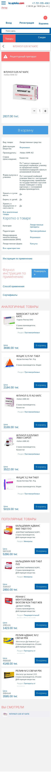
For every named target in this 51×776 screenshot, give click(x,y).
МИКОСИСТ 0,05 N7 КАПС (27, 315)
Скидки (42, 37)
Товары (9, 39)
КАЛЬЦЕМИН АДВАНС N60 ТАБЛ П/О (28, 527)
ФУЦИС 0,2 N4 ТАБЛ (27, 477)
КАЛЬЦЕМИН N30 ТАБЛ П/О (29, 563)
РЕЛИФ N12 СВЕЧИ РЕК (29, 670)
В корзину (25, 130)
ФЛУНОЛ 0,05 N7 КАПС (19, 714)
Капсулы (34, 244)
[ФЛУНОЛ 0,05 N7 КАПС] (5, 714)
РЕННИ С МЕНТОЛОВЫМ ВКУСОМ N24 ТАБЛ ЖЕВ (29, 599)
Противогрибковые (38, 231)
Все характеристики (11, 248)
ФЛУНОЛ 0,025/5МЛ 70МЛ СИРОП (27, 436)
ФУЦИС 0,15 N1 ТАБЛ (28, 356)
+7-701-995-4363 (41, 3)
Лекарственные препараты (36, 226)
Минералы (28, 541)
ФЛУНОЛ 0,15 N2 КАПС (29, 395)
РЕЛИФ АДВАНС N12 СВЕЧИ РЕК (27, 636)
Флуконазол (25, 147)
